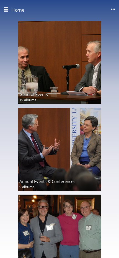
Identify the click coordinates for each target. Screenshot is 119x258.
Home (17, 10)
